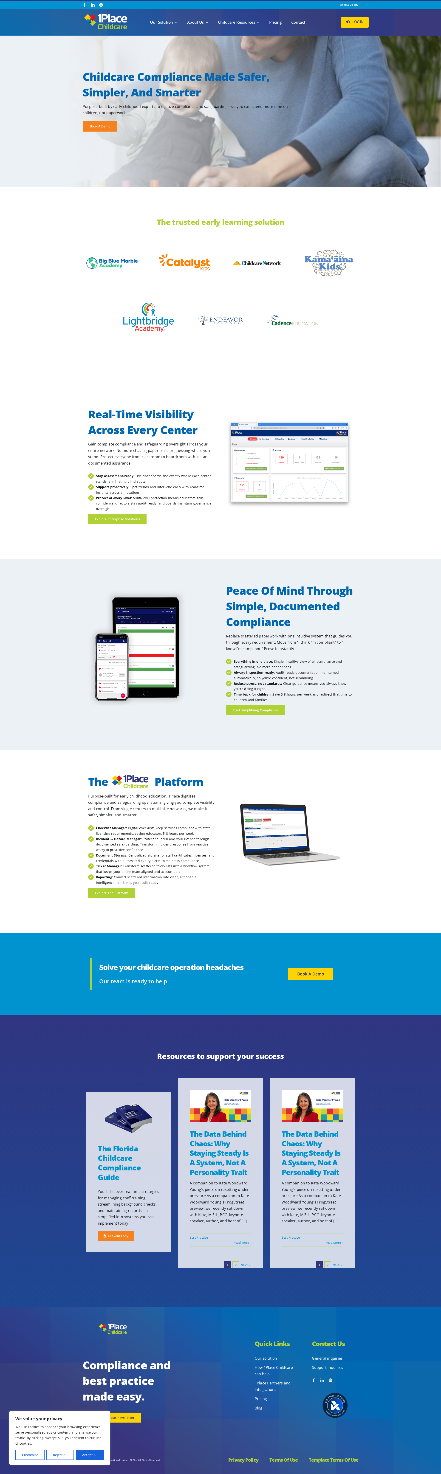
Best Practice (199, 1237)
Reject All (60, 1455)
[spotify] (101, 5)
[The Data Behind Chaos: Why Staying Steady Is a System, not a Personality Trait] (220, 1106)
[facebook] (84, 5)
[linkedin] (93, 5)
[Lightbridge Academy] (148, 296)
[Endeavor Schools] (220, 313)
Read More (241, 1242)
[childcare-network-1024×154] (257, 261)
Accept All (89, 1455)
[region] (59, 1438)
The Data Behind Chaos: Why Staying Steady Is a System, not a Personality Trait (219, 1153)
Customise (30, 1455)
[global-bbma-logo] (112, 259)
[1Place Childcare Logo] (106, 14)
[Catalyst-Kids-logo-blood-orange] (184, 255)
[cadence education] (293, 306)
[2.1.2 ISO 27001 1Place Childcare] (335, 1384)
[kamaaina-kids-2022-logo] (329, 251)
